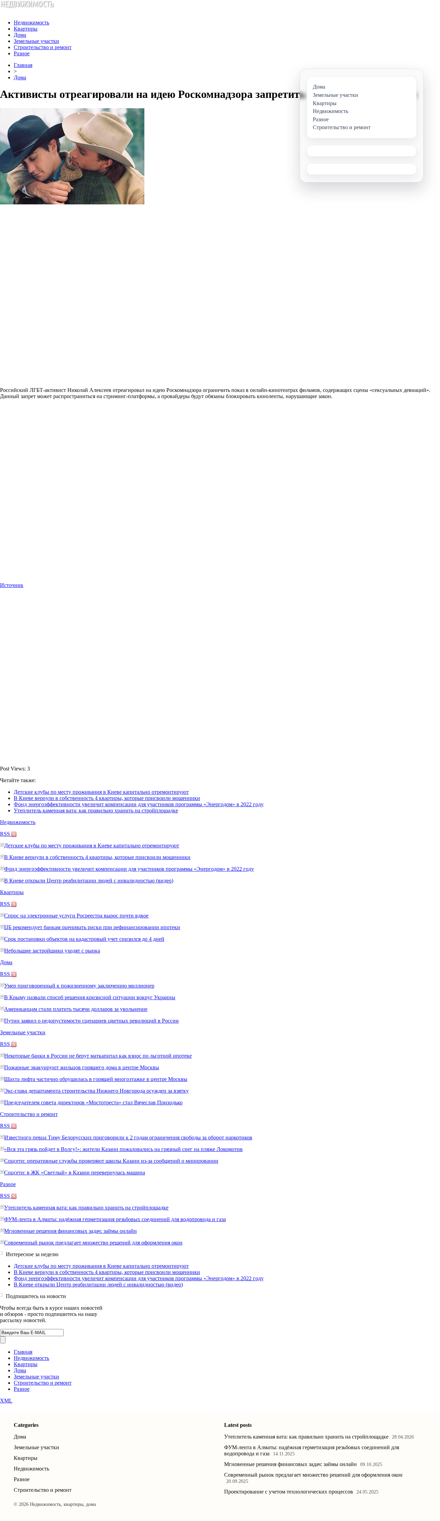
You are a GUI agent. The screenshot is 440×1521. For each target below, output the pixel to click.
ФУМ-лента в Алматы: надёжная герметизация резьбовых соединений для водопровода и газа (115, 1219)
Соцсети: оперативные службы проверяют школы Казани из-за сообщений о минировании (111, 1161)
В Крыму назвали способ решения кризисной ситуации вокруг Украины (89, 997)
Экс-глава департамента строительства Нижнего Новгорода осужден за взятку (96, 1091)
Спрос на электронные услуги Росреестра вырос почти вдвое (76, 916)
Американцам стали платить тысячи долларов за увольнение (75, 1009)
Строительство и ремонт (43, 47)
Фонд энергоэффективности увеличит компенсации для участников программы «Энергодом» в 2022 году (139, 804)
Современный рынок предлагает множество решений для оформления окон (93, 1243)
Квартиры (25, 29)
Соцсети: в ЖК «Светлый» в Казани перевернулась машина (74, 1172)
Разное (22, 53)
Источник (11, 585)
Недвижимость (31, 22)
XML (6, 1401)
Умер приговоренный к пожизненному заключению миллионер (79, 986)
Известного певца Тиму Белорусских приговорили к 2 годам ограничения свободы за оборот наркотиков (128, 1137)
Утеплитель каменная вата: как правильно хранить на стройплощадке (96, 810)
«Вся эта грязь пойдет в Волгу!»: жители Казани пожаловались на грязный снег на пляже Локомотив (123, 1149)
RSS (5, 834)
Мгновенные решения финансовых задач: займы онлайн (70, 1231)
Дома (20, 35)
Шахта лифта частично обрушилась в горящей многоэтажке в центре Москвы (95, 1079)
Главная (23, 65)
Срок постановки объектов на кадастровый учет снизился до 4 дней (84, 939)
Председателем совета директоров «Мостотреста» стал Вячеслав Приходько (93, 1102)
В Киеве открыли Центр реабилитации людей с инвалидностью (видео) (88, 880)
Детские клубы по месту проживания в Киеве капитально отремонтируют (101, 792)
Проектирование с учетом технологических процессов (288, 1492)
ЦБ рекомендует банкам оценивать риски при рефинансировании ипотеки (92, 927)
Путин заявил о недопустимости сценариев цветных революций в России (91, 1021)
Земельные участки (36, 41)
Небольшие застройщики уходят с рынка (52, 951)
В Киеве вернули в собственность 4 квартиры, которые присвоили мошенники (107, 798)
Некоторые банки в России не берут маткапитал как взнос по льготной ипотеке (98, 1056)
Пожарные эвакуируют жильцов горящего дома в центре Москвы (81, 1067)
